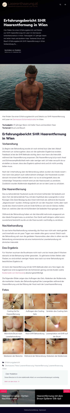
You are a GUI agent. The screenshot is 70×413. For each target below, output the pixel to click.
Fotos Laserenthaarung (24, 365)
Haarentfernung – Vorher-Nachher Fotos (15, 397)
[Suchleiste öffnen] (60, 4)
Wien (4, 369)
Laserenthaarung (55, 365)
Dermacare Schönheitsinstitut (25, 119)
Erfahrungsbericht (12, 362)
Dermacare (9, 365)
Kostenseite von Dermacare (13, 273)
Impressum (42, 410)
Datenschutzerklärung (31, 410)
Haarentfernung (41, 365)
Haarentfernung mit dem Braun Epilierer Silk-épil (50, 397)
